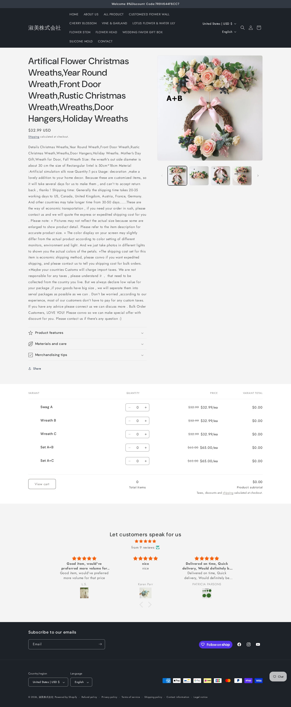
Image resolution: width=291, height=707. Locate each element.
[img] (145, 541)
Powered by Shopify (66, 697)
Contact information (178, 697)
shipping (228, 493)
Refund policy (89, 697)
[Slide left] (162, 175)
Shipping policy (153, 697)
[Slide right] (258, 175)
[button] (242, 27)
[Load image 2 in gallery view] (199, 175)
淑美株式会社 (46, 697)
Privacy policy (109, 697)
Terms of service (131, 697)
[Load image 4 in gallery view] (242, 175)
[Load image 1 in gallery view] (177, 175)
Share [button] (37, 368)
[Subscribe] (100, 644)
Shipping (33, 137)
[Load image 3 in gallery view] (220, 175)
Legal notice (200, 697)
